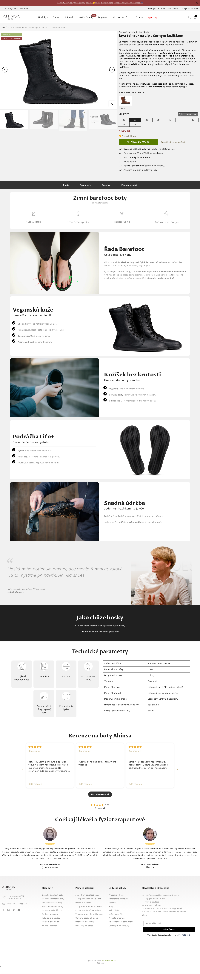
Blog (111, 906)
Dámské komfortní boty (53, 899)
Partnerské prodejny (118, 899)
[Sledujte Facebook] (3, 910)
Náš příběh (114, 910)
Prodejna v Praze (116, 895)
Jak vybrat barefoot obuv (87, 895)
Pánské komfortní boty (52, 906)
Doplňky (102, 17)
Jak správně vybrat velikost (88, 899)
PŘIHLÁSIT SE (169, 929)
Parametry (85, 185)
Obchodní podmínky (84, 922)
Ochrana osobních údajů (86, 918)
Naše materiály (116, 914)
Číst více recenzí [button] (100, 794)
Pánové (69, 17)
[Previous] (4, 69)
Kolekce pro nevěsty (51, 918)
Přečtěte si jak (184, 935)
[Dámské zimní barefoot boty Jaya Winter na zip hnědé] (125, 100)
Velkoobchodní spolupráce (121, 922)
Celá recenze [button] (35, 784)
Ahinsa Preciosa (49, 926)
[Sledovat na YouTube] (19, 910)
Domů (4, 27)
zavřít (3, 3)
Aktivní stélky (87, 17)
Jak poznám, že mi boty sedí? (89, 906)
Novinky (42, 17)
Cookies (100, 963)
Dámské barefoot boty (52, 895)
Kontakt (161, 8)
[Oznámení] (100, 3)
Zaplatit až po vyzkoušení (173, 142)
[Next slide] (177, 770)
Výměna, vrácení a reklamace (89, 914)
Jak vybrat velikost (189, 8)
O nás (138, 17)
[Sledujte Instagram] (8, 910)
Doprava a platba (83, 903)
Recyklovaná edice (50, 922)
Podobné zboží (129, 185)
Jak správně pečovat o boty (88, 910)
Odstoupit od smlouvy (119, 926)
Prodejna (152, 8)
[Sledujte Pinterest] (13, 910)
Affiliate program (116, 918)
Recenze (106, 185)
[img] (34, 747)
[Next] (112, 69)
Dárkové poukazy (50, 914)
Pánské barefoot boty (52, 903)
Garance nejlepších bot (53, 910)
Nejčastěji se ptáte (84, 926)
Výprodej (152, 17)
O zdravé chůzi (121, 17)
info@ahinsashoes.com (17, 8)
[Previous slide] (23, 770)
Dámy (56, 17)
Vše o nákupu (172, 8)
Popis (66, 185)
